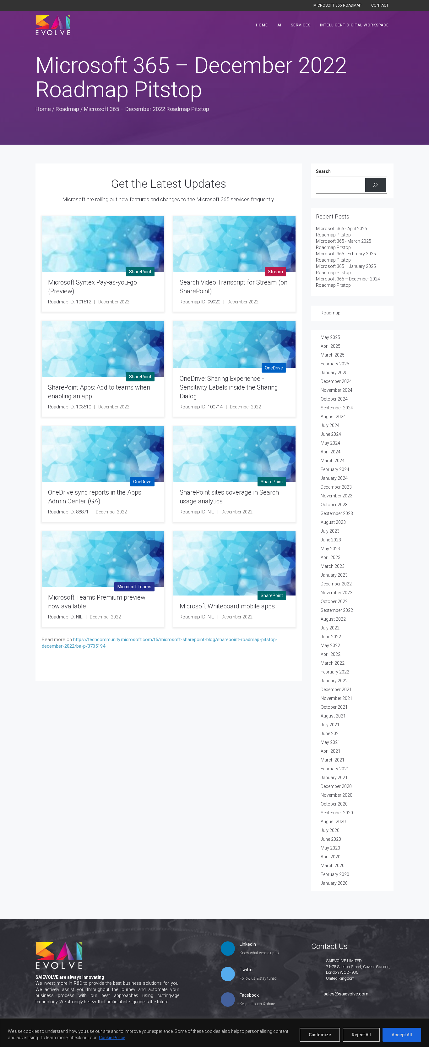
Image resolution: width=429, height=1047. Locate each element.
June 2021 (331, 733)
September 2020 (337, 812)
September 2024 (337, 407)
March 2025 (333, 354)
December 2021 (336, 689)
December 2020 (336, 786)
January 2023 (334, 575)
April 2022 (330, 654)
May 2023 (330, 548)
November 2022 (336, 592)
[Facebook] (228, 1000)
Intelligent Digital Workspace (354, 25)
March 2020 (333, 865)
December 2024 (336, 381)
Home (262, 25)
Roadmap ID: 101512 (69, 302)
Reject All (361, 1034)
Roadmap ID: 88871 (68, 512)
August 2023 (333, 522)
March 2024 (333, 460)
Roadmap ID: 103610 (69, 407)
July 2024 (330, 425)
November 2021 (336, 698)
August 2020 (333, 821)
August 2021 (333, 715)
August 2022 (333, 619)
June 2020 (331, 839)
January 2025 (334, 372)
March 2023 (333, 566)
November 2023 (336, 495)
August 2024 (333, 416)
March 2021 (333, 759)
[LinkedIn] (228, 949)
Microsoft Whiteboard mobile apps (227, 606)
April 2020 (330, 856)
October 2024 (334, 399)
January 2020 (334, 883)
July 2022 (330, 627)
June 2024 (331, 434)
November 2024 (336, 390)
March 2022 (333, 663)
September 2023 (337, 513)
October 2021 (334, 707)
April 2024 (330, 451)
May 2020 (330, 847)
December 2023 (336, 487)
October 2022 (334, 601)
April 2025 (330, 346)
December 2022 (336, 583)
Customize (320, 1034)
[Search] (375, 185)
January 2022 (334, 680)
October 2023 (334, 504)
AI (279, 25)
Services (301, 25)
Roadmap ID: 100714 (201, 407)
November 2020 (336, 795)
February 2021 (335, 768)
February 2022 (335, 671)
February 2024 (335, 469)
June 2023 (331, 539)
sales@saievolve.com (345, 994)
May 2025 (330, 337)
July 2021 (330, 724)
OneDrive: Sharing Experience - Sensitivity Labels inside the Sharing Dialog (229, 387)
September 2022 (337, 610)
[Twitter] (228, 975)
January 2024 (334, 478)
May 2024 (330, 443)
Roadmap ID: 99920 (200, 302)
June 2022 (331, 636)
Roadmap (67, 109)
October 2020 (334, 803)
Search (323, 171)
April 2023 (330, 557)
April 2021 (330, 751)
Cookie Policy (112, 1037)
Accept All (402, 1034)
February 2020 (335, 874)
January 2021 (334, 777)
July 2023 (330, 531)
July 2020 (330, 830)
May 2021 (330, 742)
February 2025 (335, 363)
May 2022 (330, 645)
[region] (214, 1032)
